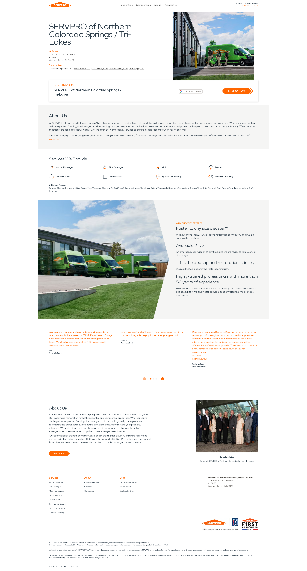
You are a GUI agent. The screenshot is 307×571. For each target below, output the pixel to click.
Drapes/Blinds (196, 188)
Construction (54, 499)
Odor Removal (209, 188)
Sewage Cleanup (56, 188)
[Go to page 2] (153, 379)
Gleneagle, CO (136, 68)
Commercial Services (58, 504)
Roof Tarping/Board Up (227, 188)
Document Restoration (178, 188)
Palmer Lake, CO (118, 68)
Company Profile (91, 482)
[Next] (163, 379)
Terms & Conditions (128, 482)
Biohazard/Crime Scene (76, 188)
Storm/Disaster (56, 495)
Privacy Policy (125, 487)
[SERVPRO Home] (60, 4)
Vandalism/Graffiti (246, 188)
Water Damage (56, 482)
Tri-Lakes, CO (99, 68)
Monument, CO (82, 68)
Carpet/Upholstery (141, 188)
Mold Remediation (57, 491)
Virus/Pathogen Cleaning (99, 188)
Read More (58, 453)
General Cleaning (57, 512)
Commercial (142, 5)
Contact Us (171, 4)
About (157, 5)
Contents (53, 191)
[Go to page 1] (150, 379)
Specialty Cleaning (57, 508)
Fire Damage (55, 487)
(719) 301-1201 (249, 5)
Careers (88, 487)
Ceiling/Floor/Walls (159, 188)
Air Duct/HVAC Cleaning (121, 188)
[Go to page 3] (156, 379)
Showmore (54, 139)
